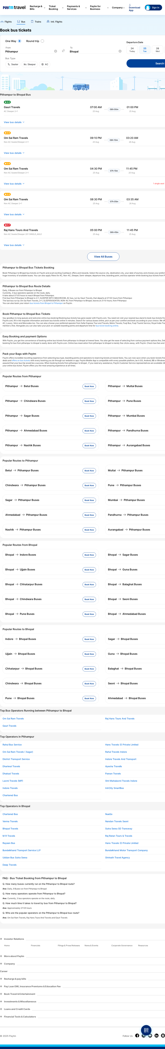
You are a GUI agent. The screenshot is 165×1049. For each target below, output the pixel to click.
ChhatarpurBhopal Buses (23, 668)
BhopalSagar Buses (123, 554)
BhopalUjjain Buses (20, 569)
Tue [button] (144, 51)
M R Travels (9, 836)
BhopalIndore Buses (20, 554)
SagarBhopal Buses (123, 639)
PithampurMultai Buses (125, 386)
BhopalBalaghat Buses (125, 584)
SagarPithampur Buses (22, 500)
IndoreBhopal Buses (20, 639)
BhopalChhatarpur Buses (23, 584)
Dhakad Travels (11, 773)
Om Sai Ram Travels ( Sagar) (18, 752)
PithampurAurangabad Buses (129, 445)
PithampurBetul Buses (22, 386)
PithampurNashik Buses (23, 445)
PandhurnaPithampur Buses (128, 514)
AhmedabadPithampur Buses (26, 514)
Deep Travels (10, 865)
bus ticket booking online (107, 325)
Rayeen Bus (9, 843)
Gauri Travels (9, 726)
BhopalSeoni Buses (123, 599)
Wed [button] (158, 51)
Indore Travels (10, 788)
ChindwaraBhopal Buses (23, 683)
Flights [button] (8, 21)
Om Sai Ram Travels (13, 718)
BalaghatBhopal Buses (125, 668)
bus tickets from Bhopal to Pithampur (46, 303)
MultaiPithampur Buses (125, 470)
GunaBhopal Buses (122, 653)
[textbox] (31, 51)
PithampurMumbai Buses (126, 415)
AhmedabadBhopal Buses (127, 698)
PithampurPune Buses (124, 400)
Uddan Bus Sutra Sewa (15, 857)
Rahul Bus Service (12, 744)
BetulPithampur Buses (22, 470)
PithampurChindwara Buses (25, 400)
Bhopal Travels (10, 828)
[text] (6, 21)
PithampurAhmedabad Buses (26, 430)
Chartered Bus (10, 795)
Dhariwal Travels (11, 766)
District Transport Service (16, 759)
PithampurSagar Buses (22, 415)
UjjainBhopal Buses (20, 653)
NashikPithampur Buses (23, 529)
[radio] (13, 41)
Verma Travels (10, 821)
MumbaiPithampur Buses (126, 500)
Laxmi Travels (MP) (13, 781)
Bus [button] (23, 21)
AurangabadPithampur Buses (129, 529)
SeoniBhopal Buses (123, 683)
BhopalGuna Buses (122, 569)
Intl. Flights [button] (56, 21)
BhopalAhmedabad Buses (127, 613)
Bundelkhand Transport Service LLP (22, 850)
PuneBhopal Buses (19, 698)
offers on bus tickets (21, 360)
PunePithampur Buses (124, 485)
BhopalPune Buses (19, 613)
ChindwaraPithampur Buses (25, 485)
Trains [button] (38, 21)
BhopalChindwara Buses (23, 599)
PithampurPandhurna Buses (128, 430)
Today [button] (132, 51)
